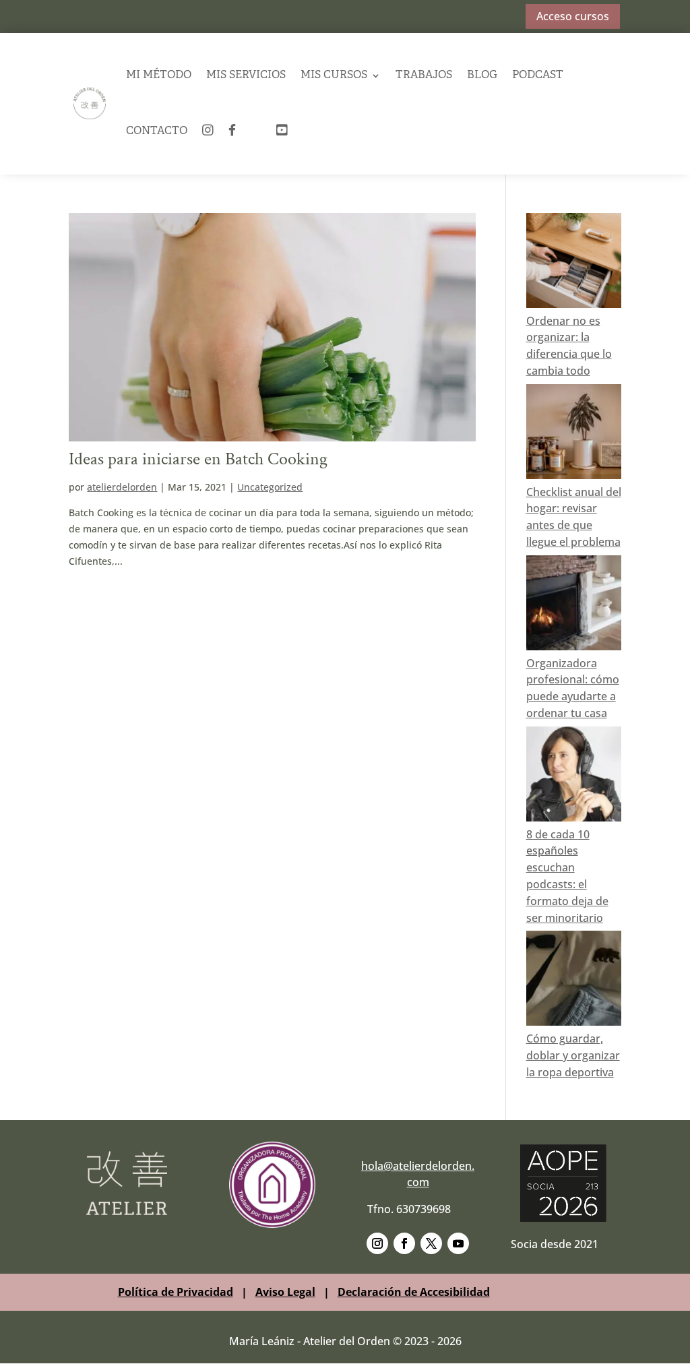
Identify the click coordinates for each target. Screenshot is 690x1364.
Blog (482, 75)
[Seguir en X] (431, 1243)
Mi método (158, 75)
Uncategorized (270, 486)
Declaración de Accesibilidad (414, 1291)
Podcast (537, 75)
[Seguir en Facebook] (404, 1243)
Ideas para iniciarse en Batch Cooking (198, 458)
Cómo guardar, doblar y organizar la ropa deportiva (573, 1055)
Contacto (156, 131)
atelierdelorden (122, 486)
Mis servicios (246, 75)
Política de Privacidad (175, 1291)
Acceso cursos (572, 16)
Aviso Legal (285, 1291)
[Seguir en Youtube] (458, 1243)
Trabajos (424, 75)
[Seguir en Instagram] (377, 1243)
